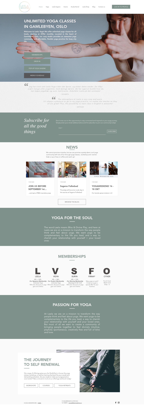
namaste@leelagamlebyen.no (75, 403)
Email (60, 128)
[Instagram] (119, 402)
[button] (91, 271)
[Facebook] (116, 402)
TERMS (39, 403)
